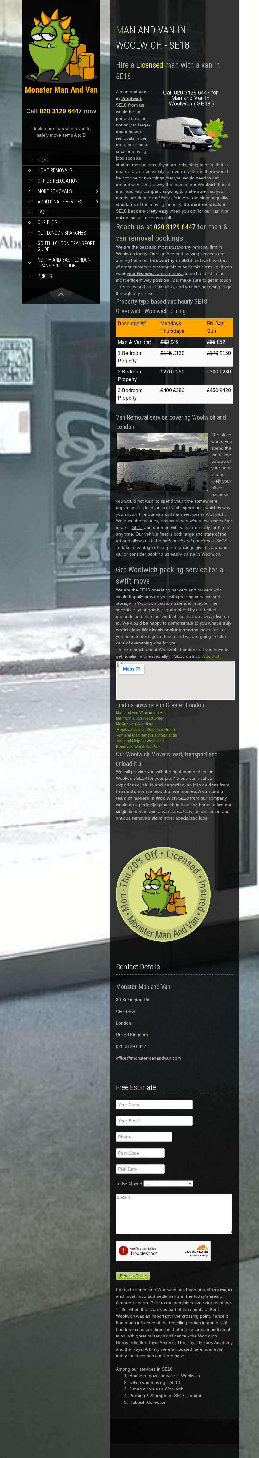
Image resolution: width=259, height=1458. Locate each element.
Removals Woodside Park (138, 746)
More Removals (55, 191)
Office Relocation (58, 181)
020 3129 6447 (61, 111)
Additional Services (60, 202)
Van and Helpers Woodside (140, 741)
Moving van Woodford (135, 724)
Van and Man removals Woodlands (147, 735)
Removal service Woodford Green (146, 729)
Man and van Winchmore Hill (141, 712)
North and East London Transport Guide (64, 263)
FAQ (41, 212)
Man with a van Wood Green (140, 718)
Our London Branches (62, 233)
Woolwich (211, 656)
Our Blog (47, 223)
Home (43, 160)
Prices (45, 276)
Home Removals (55, 170)
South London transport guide (66, 246)
